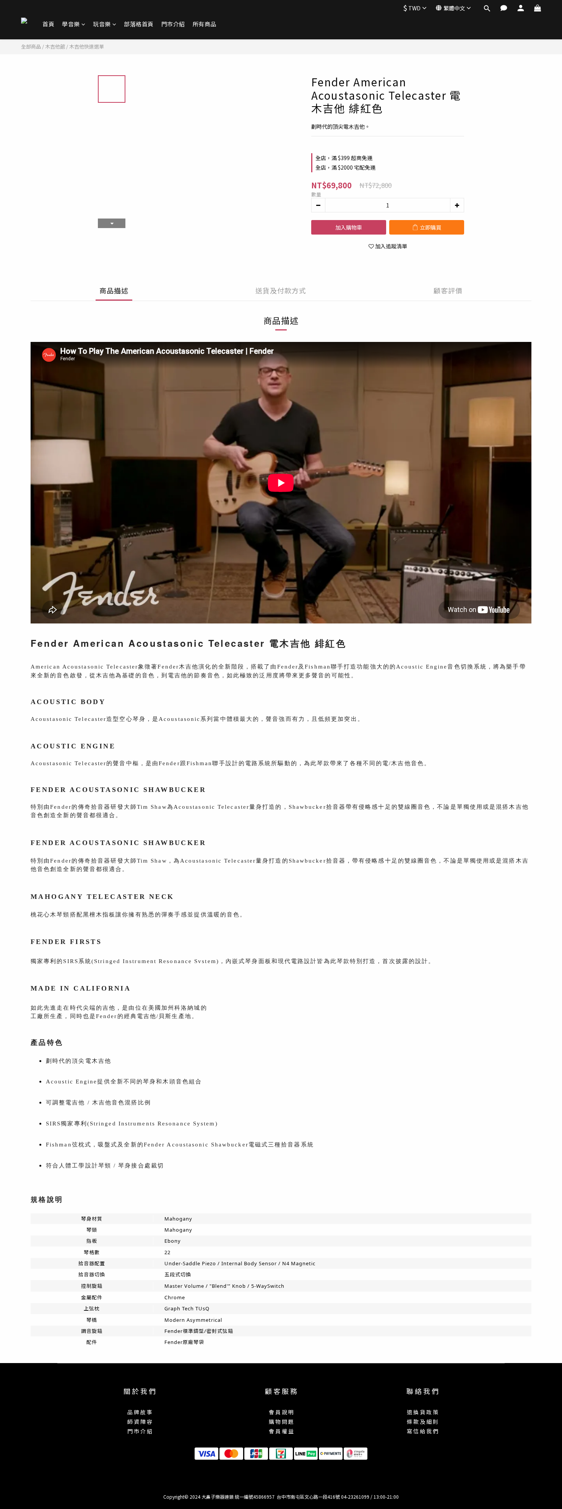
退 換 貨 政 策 (422, 1412)
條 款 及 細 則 (422, 1421)
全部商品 (31, 46)
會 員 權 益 (281, 1431)
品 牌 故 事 (139, 1412)
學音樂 (71, 24)
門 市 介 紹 (139, 1431)
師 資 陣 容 (139, 1421)
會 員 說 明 (281, 1412)
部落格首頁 (139, 24)
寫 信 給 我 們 (422, 1431)
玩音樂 (102, 24)
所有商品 (204, 24)
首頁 (48, 24)
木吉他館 (55, 46)
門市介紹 (173, 24)
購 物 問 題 (281, 1421)
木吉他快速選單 (86, 46)
